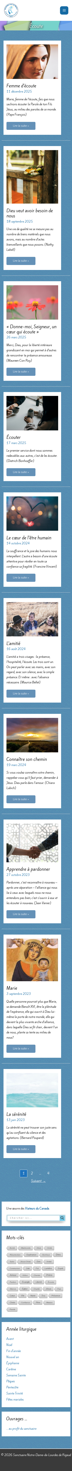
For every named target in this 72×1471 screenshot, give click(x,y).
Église (25, 1289)
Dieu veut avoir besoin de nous (29, 213)
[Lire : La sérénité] (32, 1090)
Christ (12, 1302)
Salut (12, 1262)
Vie (22, 1296)
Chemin (37, 1275)
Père (38, 1302)
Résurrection (15, 1255)
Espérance (31, 1255)
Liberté (39, 1282)
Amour (13, 1275)
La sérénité (16, 1114)
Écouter (13, 437)
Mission (49, 1303)
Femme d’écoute (21, 86)
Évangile (26, 1282)
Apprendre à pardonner (28, 869)
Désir (39, 1248)
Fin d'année (13, 1351)
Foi (37, 1268)
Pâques (10, 1381)
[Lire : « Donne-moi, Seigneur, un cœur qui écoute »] (32, 302)
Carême (11, 1369)
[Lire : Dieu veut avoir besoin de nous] (32, 176)
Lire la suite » (21, 127)
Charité (37, 1289)
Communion (15, 1268)
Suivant (38, 1181)
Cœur (12, 1296)
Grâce (25, 1275)
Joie (28, 1268)
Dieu (58, 1254)
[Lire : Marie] (32, 959)
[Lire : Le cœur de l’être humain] (32, 513)
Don (38, 1261)
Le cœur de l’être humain (28, 538)
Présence (56, 1296)
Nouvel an (12, 1357)
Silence (13, 1289)
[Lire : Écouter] (32, 413)
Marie (11, 988)
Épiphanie (12, 1363)
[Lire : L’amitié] (32, 619)
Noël (9, 1345)
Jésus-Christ (25, 1262)
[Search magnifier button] (62, 1218)
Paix (59, 1289)
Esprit (60, 1268)
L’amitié (13, 643)
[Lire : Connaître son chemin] (32, 734)
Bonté (12, 1248)
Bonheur (46, 1255)
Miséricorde (26, 1248)
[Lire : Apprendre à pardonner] (32, 842)
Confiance (25, 1303)
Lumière (48, 1268)
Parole (12, 1309)
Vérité (49, 1248)
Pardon (13, 1282)
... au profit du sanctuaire (21, 1428)
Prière (49, 1275)
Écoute (51, 1282)
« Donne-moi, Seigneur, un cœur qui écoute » (31, 329)
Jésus (48, 1289)
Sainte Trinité (14, 1393)
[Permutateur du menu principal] (64, 10)
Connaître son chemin (26, 759)
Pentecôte (12, 1387)
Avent (10, 1339)
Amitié (49, 1262)
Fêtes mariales (15, 1399)
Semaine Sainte (16, 1375)
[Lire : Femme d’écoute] (32, 61)
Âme (43, 1296)
